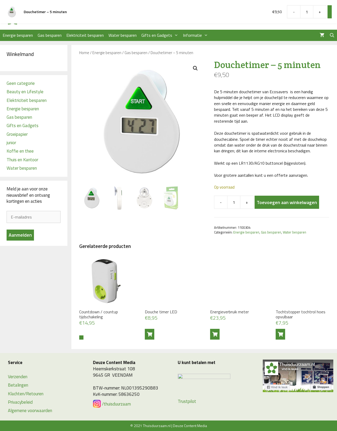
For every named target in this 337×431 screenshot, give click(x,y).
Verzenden (17, 376)
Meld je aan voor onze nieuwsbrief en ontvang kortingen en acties (28, 195)
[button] (195, 68)
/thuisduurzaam (116, 404)
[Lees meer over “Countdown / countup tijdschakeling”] (81, 337)
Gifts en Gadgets (156, 35)
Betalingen (18, 385)
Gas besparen (50, 35)
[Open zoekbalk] (332, 35)
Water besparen (122, 35)
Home (84, 53)
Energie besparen (18, 35)
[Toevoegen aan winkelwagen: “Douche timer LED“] (149, 334)
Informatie (192, 35)
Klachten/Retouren (25, 393)
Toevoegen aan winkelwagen (287, 202)
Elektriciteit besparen (85, 35)
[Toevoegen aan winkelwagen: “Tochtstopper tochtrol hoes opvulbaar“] (280, 334)
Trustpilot (187, 401)
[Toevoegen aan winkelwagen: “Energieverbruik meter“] (215, 334)
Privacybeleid (20, 402)
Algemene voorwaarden (30, 410)
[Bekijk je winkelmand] (322, 35)
